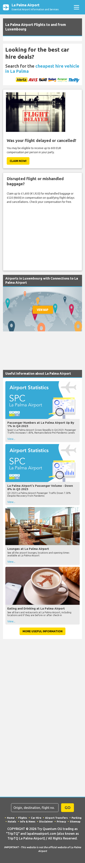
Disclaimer (46, 821)
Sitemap (75, 821)
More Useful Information (42, 631)
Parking (76, 817)
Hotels (12, 821)
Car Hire (36, 817)
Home (10, 817)
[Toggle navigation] (76, 7)
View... (11, 438)
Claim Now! (18, 161)
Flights (22, 817)
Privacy (61, 821)
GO (68, 807)
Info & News (27, 821)
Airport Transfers (56, 817)
